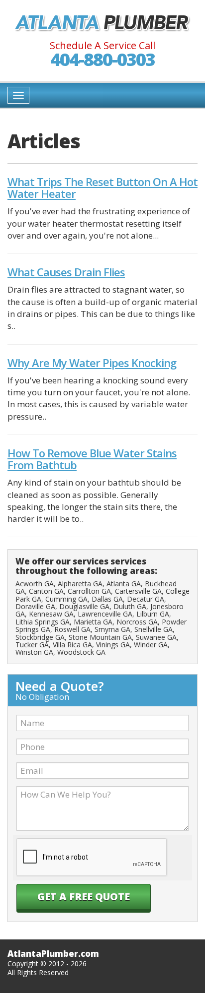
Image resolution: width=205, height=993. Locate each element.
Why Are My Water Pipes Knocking (91, 362)
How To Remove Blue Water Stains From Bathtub (92, 458)
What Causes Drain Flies (66, 271)
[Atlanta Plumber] (102, 22)
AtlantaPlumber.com (53, 953)
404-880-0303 (102, 59)
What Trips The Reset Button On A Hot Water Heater (102, 187)
